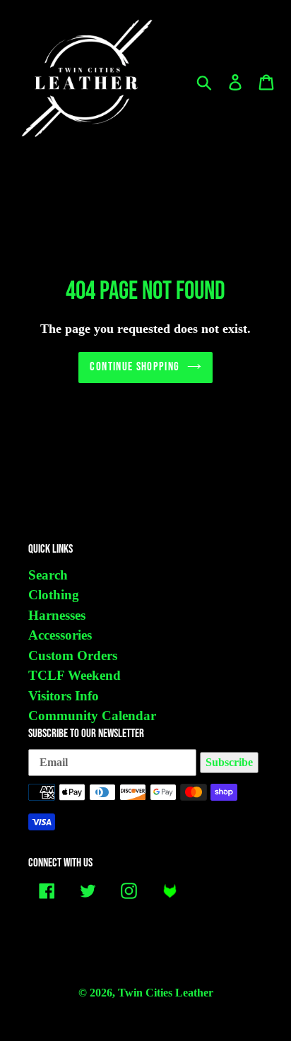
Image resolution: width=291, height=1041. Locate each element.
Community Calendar (92, 715)
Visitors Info (63, 695)
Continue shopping (134, 367)
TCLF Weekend (74, 675)
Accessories (60, 635)
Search (48, 574)
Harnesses (56, 615)
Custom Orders (72, 655)
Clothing (53, 594)
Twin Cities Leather (165, 993)
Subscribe (229, 762)
